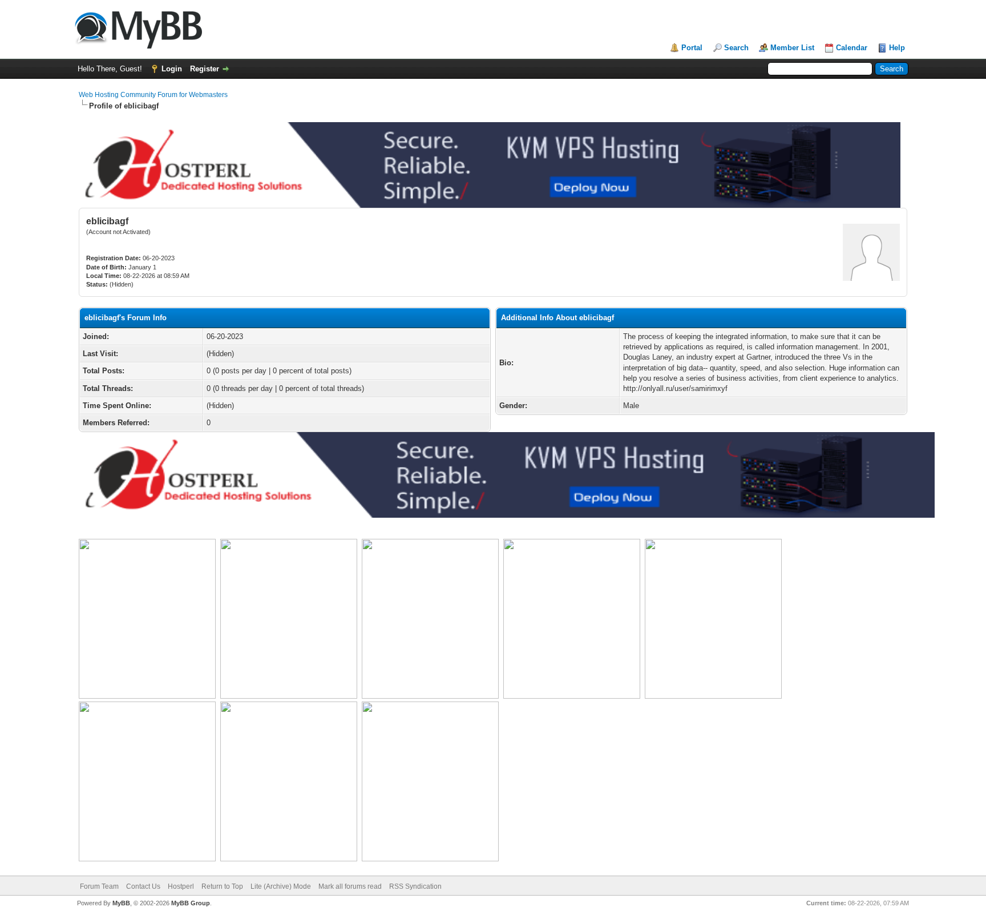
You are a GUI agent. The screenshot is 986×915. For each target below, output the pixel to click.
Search (736, 47)
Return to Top (222, 886)
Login (171, 69)
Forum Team (99, 886)
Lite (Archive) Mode (280, 886)
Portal (691, 47)
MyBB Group (190, 903)
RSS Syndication (415, 886)
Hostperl (181, 886)
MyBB (121, 903)
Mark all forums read (350, 886)
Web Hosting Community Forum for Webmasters (153, 95)
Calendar (851, 47)
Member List (792, 47)
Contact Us (143, 886)
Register (204, 69)
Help (897, 47)
